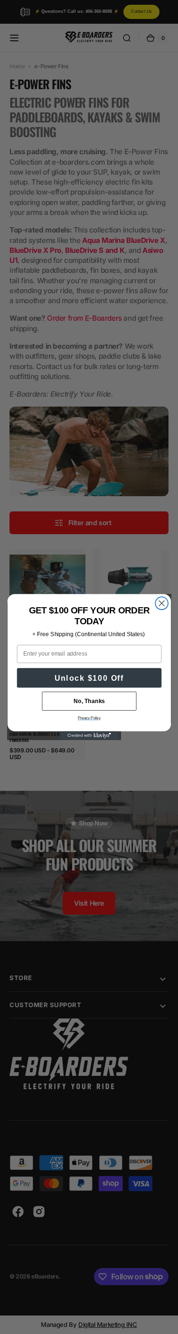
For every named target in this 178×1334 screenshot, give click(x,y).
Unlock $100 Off (88, 678)
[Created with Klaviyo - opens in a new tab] (89, 735)
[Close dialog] (161, 603)
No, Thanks (89, 701)
